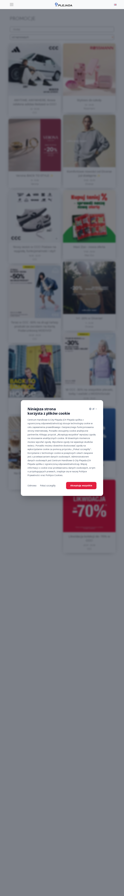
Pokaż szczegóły (47, 485)
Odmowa (32, 485)
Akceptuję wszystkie (81, 485)
